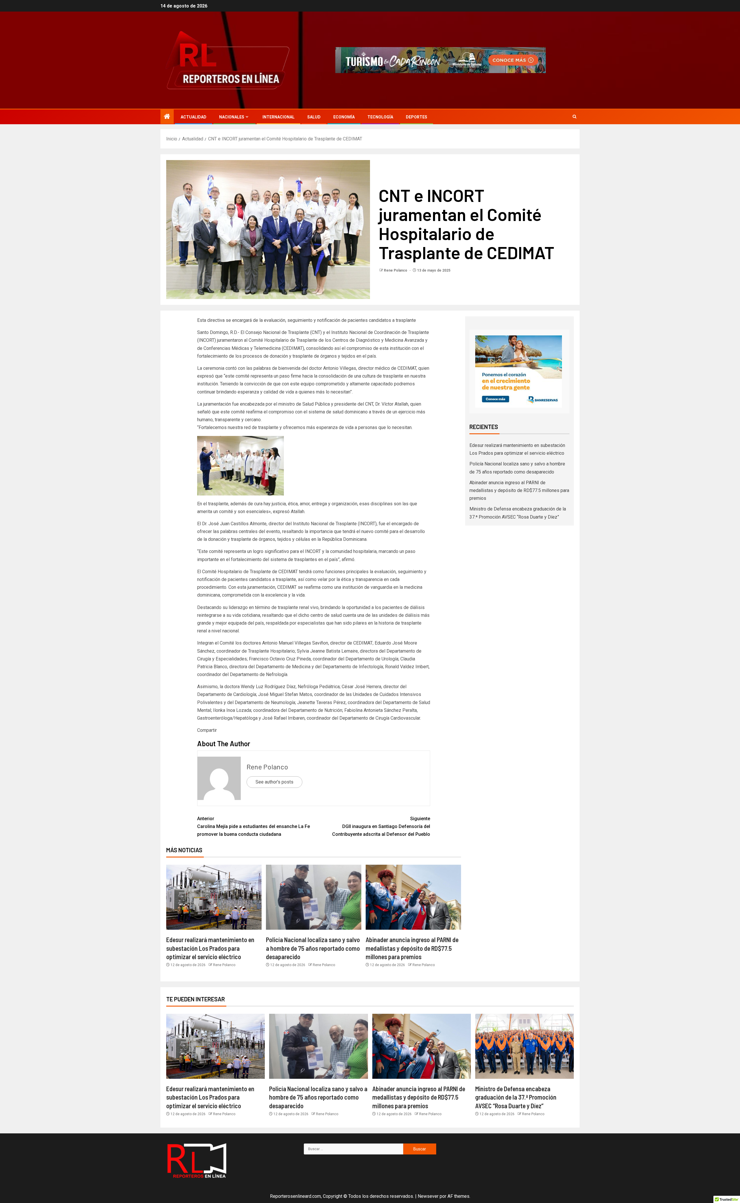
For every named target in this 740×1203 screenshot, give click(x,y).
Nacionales (231, 117)
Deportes (416, 117)
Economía (344, 117)
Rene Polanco (396, 270)
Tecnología (380, 117)
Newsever (428, 1196)
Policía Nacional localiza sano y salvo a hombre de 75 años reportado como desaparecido (313, 948)
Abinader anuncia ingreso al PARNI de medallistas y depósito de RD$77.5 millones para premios (412, 948)
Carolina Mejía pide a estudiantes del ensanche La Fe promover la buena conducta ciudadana (253, 826)
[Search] (574, 116)
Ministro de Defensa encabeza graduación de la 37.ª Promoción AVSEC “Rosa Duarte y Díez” (515, 1097)
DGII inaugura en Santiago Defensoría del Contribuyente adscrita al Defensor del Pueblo (381, 826)
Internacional (278, 117)
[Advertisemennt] (440, 59)
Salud (314, 117)
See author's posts (274, 782)
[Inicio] (167, 117)
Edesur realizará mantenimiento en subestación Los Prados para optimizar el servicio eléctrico (210, 948)
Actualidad (193, 117)
